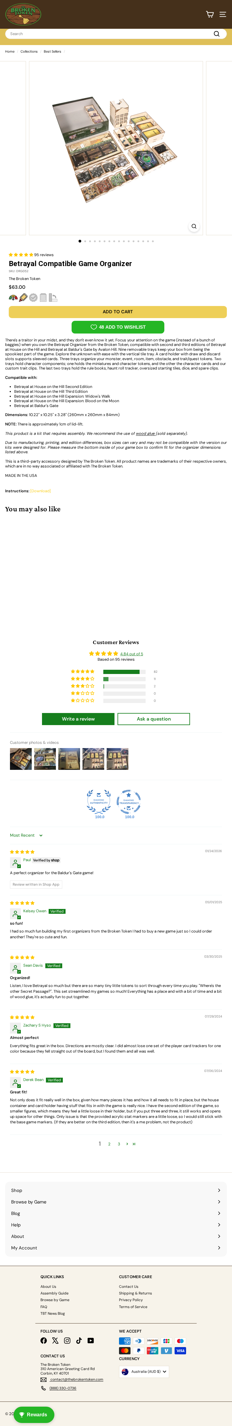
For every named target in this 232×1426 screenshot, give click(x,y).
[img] (22, 852)
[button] (21, 254)
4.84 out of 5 (131, 653)
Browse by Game (54, 1299)
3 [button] (119, 1144)
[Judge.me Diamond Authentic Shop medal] (99, 802)
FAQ (43, 1306)
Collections (29, 51)
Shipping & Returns (135, 1293)
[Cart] (210, 14)
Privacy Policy (131, 1299)
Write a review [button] (78, 719)
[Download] (40, 490)
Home (9, 51)
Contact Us (128, 1286)
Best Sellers (52, 51)
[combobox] (116, 34)
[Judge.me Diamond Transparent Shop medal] (129, 802)
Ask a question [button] (154, 719)
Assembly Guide (54, 1293)
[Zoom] (194, 226)
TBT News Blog (52, 1313)
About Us (48, 1286)
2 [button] (109, 1144)
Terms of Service (133, 1306)
